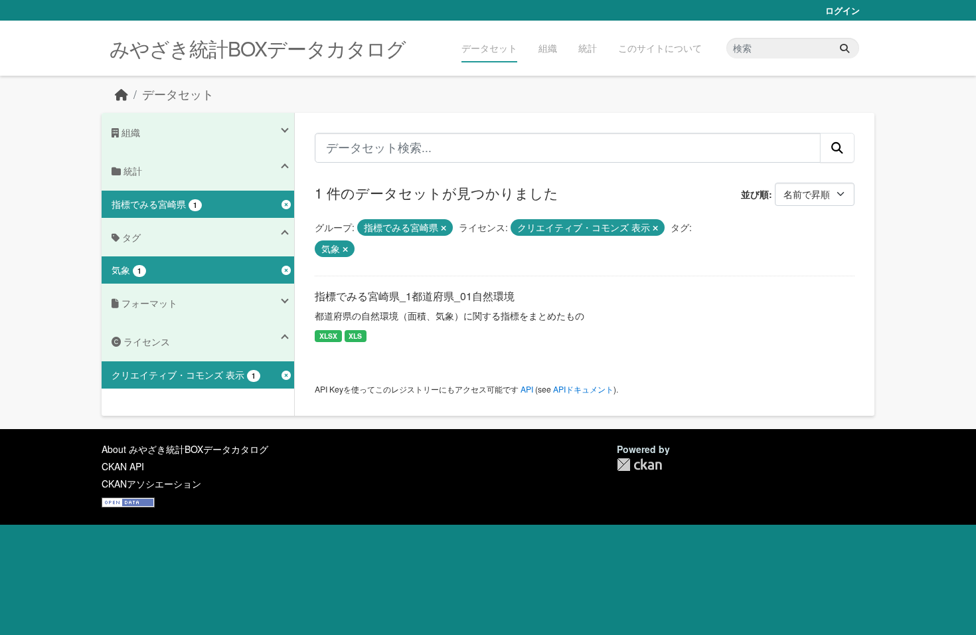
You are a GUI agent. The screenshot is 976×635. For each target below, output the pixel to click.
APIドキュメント (583, 389)
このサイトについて (660, 47)
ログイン (842, 10)
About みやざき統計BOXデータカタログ (185, 449)
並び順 (755, 194)
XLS (355, 336)
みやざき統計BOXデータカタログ (258, 48)
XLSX (328, 336)
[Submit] (844, 48)
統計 (587, 47)
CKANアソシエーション (151, 483)
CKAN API (123, 466)
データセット (489, 47)
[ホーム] (121, 94)
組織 (547, 47)
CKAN (639, 465)
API (527, 389)
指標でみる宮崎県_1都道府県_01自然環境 (415, 296)
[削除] (443, 228)
